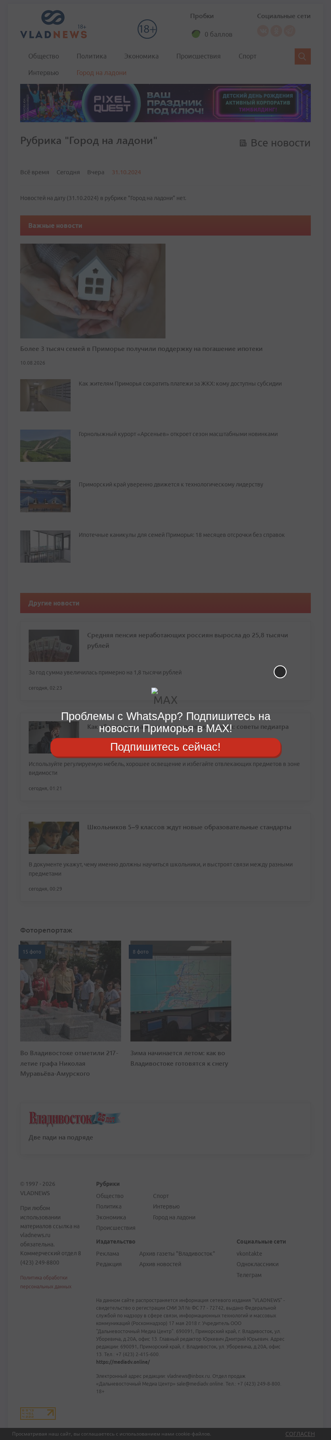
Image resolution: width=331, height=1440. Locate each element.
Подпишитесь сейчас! (165, 747)
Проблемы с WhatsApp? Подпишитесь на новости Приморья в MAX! (165, 722)
